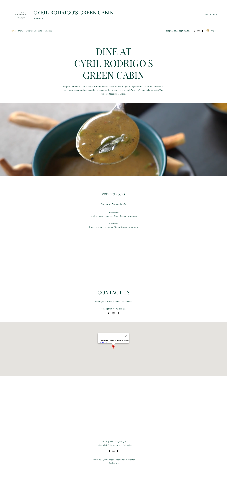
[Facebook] (202, 31)
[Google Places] (194, 31)
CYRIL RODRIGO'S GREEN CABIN (73, 12)
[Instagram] (198, 31)
